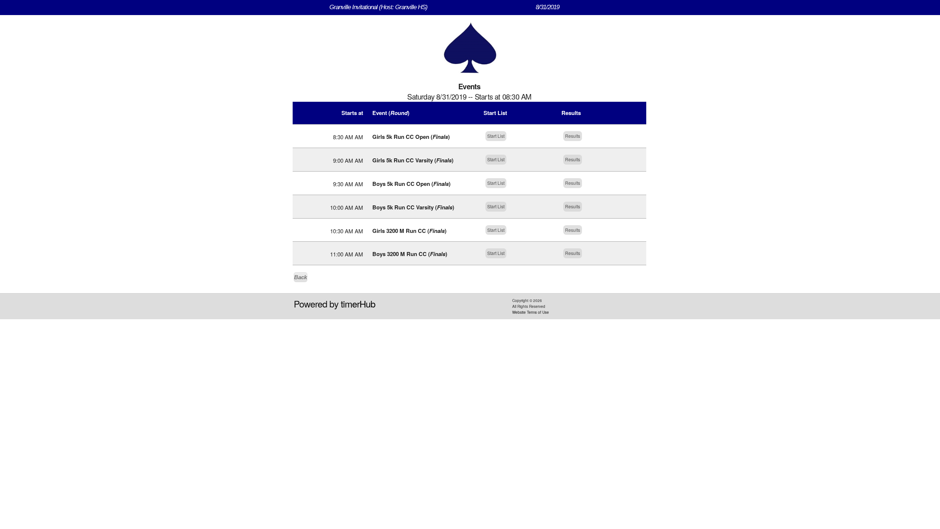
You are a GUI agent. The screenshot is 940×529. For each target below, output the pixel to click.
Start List (496, 136)
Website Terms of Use (530, 312)
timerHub (358, 303)
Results (572, 136)
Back (300, 277)
